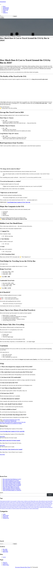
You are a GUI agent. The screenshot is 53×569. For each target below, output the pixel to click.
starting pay (10, 508)
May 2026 (5, 549)
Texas (20, 508)
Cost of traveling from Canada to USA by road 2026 (12, 431)
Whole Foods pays (26, 508)
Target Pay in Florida (15, 508)
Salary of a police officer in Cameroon (11, 487)
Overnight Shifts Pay (3, 507)
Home (4, 6)
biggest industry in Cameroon (40, 502)
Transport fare (6, 7)
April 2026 (5, 550)
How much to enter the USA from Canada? (10, 440)
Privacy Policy (6, 564)
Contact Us (5, 12)
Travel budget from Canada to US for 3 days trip (18, 202)
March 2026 (5, 551)
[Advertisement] (26, 47)
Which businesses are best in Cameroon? (11, 489)
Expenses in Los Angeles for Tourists (14, 504)
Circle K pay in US (15, 503)
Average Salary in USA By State (21, 502)
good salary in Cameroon (41, 504)
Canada (1, 503)
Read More (2, 436)
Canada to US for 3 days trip (7, 503)
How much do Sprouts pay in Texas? (11, 480)
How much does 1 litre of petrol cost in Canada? (11, 449)
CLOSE (2, 17)
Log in (4, 557)
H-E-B (46, 504)
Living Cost (5, 10)
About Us (5, 562)
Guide (4, 11)
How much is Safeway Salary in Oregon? (12, 485)
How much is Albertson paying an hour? (11, 481)
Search (15, 16)
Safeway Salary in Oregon (30, 507)
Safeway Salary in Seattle (38, 507)
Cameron (50, 502)
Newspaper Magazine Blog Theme (22, 567)
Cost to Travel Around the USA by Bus (11, 419)
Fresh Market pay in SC (33, 504)
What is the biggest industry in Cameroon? (12, 490)
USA (22, 508)
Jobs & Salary (6, 8)
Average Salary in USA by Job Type (10, 502)
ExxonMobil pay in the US (24, 504)
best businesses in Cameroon (31, 502)
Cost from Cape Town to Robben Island (24, 503)
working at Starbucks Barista (33, 508)
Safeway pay (17, 507)
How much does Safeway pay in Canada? (12, 484)
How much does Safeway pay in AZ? (11, 486)
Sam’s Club (44, 507)
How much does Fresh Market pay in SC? (12, 479)
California (47, 502)
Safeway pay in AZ (22, 507)
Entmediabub (3, 1)
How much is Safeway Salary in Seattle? (11, 482)
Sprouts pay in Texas (4, 508)
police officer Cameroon (11, 507)
